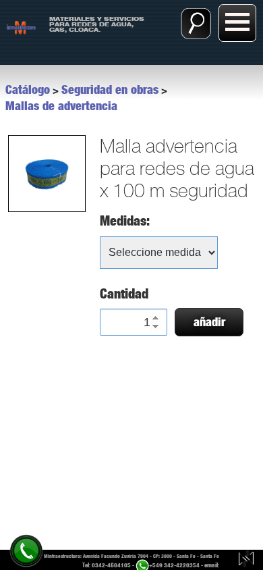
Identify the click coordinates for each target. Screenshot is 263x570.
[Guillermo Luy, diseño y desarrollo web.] (246, 560)
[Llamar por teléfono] (25, 550)
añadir (209, 322)
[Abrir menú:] (237, 23)
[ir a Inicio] (21, 26)
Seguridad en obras (109, 89)
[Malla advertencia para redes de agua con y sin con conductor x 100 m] (46, 173)
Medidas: (125, 221)
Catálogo (27, 89)
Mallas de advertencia (61, 106)
